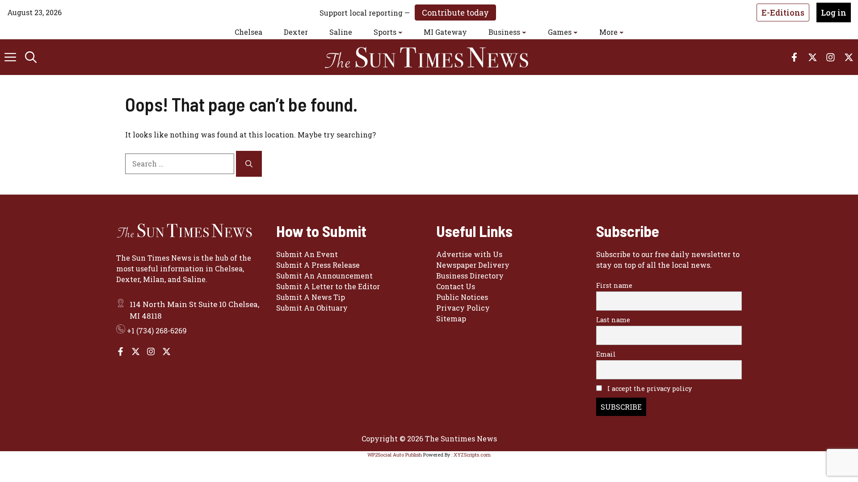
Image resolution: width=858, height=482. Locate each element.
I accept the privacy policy (649, 388)
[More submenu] (621, 32)
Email (606, 354)
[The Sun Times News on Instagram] (151, 351)
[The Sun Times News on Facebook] (120, 351)
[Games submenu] (575, 32)
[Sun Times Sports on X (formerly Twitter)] (135, 351)
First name (614, 285)
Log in (833, 12)
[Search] (249, 164)
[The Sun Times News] (433, 57)
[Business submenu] (524, 32)
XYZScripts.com (472, 454)
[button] (31, 57)
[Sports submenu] (400, 32)
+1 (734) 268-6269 (157, 330)
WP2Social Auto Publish (394, 454)
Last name (613, 320)
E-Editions (782, 12)
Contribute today (455, 12)
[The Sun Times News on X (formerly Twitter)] (166, 351)
